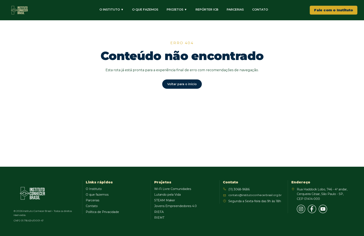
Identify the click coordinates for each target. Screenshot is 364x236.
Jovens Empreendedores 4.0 (175, 206)
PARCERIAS (235, 9)
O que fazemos (97, 194)
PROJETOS (177, 9)
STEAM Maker (164, 200)
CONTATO (260, 9)
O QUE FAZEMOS (145, 9)
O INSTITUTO (111, 9)
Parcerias (92, 200)
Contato (92, 206)
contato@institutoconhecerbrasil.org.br (255, 195)
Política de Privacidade (102, 212)
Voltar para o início (182, 84)
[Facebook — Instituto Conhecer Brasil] (312, 209)
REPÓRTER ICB (206, 9)
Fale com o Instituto (333, 10)
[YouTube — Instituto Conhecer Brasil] (323, 209)
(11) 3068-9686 (239, 189)
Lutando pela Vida (167, 194)
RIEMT (159, 218)
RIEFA (159, 212)
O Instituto (94, 189)
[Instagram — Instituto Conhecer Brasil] (301, 209)
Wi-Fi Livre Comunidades (172, 189)
